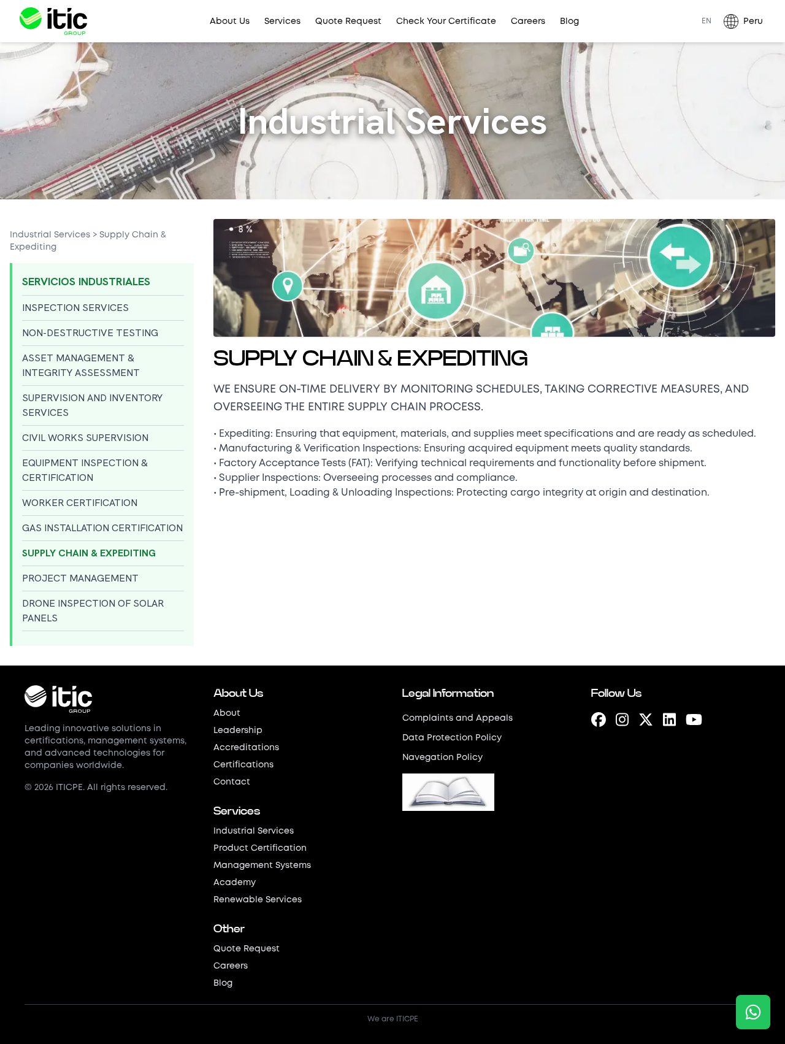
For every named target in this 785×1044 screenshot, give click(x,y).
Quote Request (348, 21)
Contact (231, 782)
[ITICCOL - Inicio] (109, 699)
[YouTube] (694, 721)
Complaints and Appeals (457, 718)
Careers (528, 21)
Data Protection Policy (452, 738)
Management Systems (262, 865)
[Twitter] (645, 721)
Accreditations (246, 747)
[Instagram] (622, 721)
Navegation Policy (442, 757)
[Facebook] (598, 721)
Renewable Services (257, 900)
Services (282, 21)
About (226, 713)
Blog (569, 21)
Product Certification (260, 848)
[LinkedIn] (669, 721)
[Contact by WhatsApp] (753, 1012)
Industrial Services (50, 235)
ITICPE (407, 1019)
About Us (230, 21)
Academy (234, 882)
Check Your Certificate (446, 21)
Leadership (237, 730)
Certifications (243, 765)
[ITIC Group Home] (53, 21)
